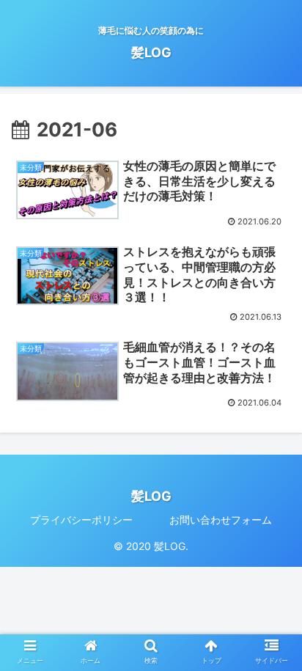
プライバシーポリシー (81, 519)
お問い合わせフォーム (220, 519)
